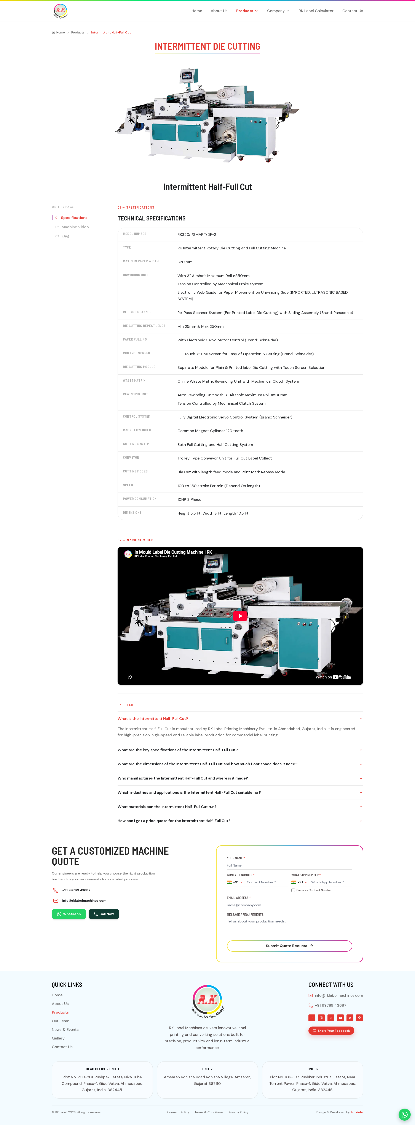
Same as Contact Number (314, 890)
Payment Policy (178, 1112)
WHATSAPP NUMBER (306, 874)
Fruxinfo (357, 1112)
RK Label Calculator (316, 10)
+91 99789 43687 (76, 890)
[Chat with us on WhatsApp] (405, 1115)
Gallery (58, 1038)
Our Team (60, 1021)
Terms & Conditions (209, 1112)
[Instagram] (321, 1017)
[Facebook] (311, 1017)
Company (276, 10)
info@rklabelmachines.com (84, 900)
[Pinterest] (359, 1017)
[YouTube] (340, 1017)
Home (197, 10)
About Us (219, 10)
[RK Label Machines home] (60, 10)
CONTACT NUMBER (240, 874)
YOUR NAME (236, 858)
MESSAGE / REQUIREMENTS (245, 914)
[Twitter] (349, 1017)
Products (244, 10)
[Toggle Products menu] (256, 11)
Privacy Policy (238, 1112)
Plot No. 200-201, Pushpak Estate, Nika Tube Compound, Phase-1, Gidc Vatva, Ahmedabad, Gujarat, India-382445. (102, 1083)
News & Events (65, 1029)
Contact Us (352, 10)
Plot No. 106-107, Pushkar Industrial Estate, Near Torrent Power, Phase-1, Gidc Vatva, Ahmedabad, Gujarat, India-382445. (312, 1083)
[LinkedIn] (330, 1017)
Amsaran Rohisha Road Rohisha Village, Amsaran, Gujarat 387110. (207, 1080)
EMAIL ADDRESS (239, 897)
